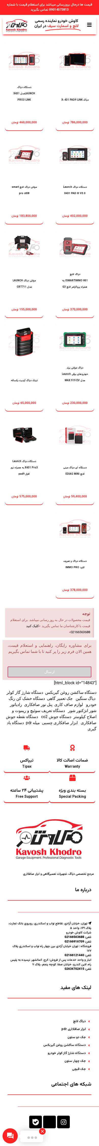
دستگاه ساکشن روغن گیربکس (70, 692)
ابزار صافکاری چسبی (60, 722)
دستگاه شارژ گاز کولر (25, 692)
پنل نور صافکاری (38, 704)
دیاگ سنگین (85, 698)
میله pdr (33, 722)
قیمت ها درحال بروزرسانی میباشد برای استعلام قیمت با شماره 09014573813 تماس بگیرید (49, 7)
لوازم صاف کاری (68, 704)
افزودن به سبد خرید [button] (75, 98)
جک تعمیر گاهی (60, 698)
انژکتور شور (78, 710)
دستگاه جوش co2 (56, 716)
